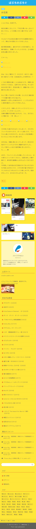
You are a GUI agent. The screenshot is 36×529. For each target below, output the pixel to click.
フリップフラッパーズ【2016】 (14, 386)
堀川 (29, 501)
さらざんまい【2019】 (11, 340)
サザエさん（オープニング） (13, 328)
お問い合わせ (24, 524)
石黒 (14, 509)
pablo (5, 438)
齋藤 (21, 514)
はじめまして (19, 494)
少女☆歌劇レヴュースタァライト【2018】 (17, 357)
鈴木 (4, 514)
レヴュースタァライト (15, 499)
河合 (28, 506)
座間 (19, 504)
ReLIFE (4, 494)
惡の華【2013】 (9, 407)
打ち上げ (30, 504)
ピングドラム (5, 499)
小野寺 (9, 504)
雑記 (3, 9)
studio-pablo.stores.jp (9, 283)
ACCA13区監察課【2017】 (12, 378)
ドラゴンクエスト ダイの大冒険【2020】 (17, 336)
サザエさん (5, 496)
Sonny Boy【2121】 (10, 324)
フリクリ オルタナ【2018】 (13, 349)
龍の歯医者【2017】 (10, 374)
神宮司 (25, 509)
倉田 (10, 501)
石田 (4, 181)
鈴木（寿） (10, 514)
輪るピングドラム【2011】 (12, 426)
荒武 (15, 512)
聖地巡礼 (6, 484)
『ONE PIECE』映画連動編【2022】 (15, 320)
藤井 (27, 512)
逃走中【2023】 (9, 307)
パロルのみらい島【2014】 (12, 403)
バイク (26, 496)
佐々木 (4, 501)
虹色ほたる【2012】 (10, 422)
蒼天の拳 (21, 512)
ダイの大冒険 (18, 496)
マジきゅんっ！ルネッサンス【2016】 (16, 382)
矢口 (4, 509)
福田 (31, 509)
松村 (19, 506)
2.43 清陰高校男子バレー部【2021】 (16, 332)
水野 (24, 506)
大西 (4, 504)
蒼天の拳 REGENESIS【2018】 (14, 361)
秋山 (4, 512)
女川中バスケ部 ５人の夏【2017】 (15, 370)
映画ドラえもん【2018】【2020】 (15, 365)
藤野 (31, 512)
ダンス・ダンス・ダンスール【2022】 (16, 315)
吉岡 (19, 501)
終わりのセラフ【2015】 (12, 395)
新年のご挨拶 (12, 506)
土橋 (24, 501)
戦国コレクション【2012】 (12, 417)
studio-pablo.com (7, 275)
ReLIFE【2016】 (9, 390)
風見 (16, 514)
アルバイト (27, 494)
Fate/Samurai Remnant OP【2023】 (16, 311)
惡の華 (24, 504)
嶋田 (14, 504)
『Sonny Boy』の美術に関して (12, 458)
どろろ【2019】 (9, 345)
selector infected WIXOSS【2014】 (16, 399)
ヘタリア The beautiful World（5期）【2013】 (16, 412)
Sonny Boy (11, 494)
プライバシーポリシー (13, 524)
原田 (14, 501)
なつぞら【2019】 (10, 353)
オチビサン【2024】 (10, 303)
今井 (31, 499)
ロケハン (6, 480)
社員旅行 (19, 509)
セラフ (12, 496)
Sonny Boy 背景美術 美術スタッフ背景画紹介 (17, 436)
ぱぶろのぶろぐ (18, 2)
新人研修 (6, 476)
